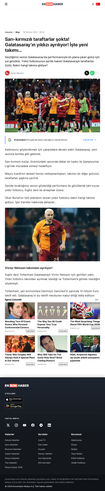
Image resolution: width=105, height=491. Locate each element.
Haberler (9, 32)
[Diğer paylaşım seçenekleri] (97, 73)
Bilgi (18, 32)
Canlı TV (42, 440)
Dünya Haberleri (12, 458)
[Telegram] (41, 425)
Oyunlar (41, 449)
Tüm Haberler (11, 463)
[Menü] (6, 4)
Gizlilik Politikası (78, 463)
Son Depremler (44, 458)
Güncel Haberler (12, 440)
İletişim (74, 449)
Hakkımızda (76, 440)
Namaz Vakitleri (45, 454)
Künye (74, 444)
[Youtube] (24, 425)
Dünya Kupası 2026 (13, 467)
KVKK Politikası (77, 458)
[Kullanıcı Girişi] (93, 4)
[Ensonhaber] (52, 4)
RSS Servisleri (44, 463)
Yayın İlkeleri (76, 454)
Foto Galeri (43, 444)
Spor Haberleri (11, 444)
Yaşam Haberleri (12, 454)
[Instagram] (16, 425)
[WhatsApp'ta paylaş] (92, 73)
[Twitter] (8, 425)
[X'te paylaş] (86, 73)
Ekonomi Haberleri (13, 449)
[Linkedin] (49, 425)
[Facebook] (33, 425)
